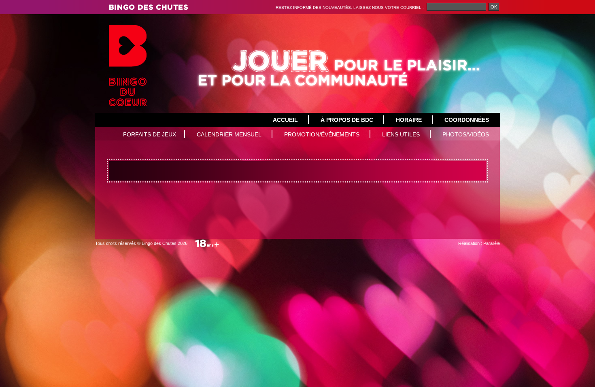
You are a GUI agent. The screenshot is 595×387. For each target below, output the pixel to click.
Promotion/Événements (321, 134)
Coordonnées (466, 120)
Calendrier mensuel (229, 134)
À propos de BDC (347, 120)
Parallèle (491, 243)
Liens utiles (401, 134)
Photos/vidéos (465, 134)
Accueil (285, 120)
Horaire (409, 120)
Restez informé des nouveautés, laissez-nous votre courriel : (350, 7)
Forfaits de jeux (149, 134)
